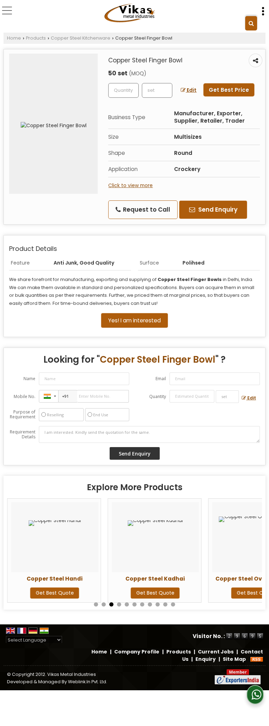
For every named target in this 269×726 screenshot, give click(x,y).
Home (14, 38)
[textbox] (157, 90)
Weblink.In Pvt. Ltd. (87, 682)
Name (29, 379)
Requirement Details (22, 434)
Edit (191, 90)
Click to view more (130, 185)
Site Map (234, 659)
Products (36, 38)
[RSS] (256, 659)
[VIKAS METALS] (130, 13)
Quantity (157, 396)
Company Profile (136, 651)
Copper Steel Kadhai (155, 578)
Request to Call (146, 209)
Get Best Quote (55, 592)
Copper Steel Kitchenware (80, 38)
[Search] (251, 23)
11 (173, 604)
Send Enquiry (217, 209)
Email (161, 379)
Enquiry (205, 659)
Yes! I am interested (134, 320)
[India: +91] (48, 396)
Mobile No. (24, 396)
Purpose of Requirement (22, 414)
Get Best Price (229, 90)
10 (165, 604)
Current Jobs (216, 651)
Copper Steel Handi (55, 578)
